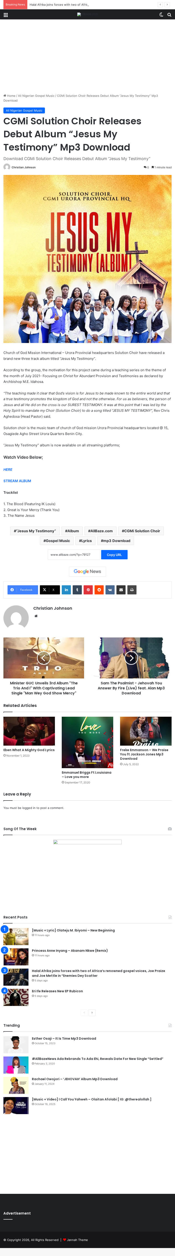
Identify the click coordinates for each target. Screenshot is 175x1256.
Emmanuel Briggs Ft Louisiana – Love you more (86, 774)
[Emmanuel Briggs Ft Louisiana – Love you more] (87, 742)
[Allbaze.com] (87, 14)
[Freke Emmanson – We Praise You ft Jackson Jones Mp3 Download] (146, 731)
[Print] (131, 589)
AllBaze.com (101, 531)
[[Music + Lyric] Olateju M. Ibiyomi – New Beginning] (15, 936)
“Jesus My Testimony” (36, 531)
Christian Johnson (24, 167)
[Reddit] (99, 589)
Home (10, 95)
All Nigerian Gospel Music (36, 95)
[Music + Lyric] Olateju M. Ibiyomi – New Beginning (73, 930)
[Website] (36, 616)
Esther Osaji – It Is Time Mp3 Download (64, 1038)
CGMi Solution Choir (142, 531)
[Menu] (5, 16)
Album (73, 531)
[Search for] (169, 16)
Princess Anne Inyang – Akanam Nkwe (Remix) (70, 950)
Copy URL (114, 555)
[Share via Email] (121, 589)
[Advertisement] (87, 58)
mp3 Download (116, 540)
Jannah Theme (77, 1240)
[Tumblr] (77, 589)
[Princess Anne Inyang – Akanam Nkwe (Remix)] (15, 956)
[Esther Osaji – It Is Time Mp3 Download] (15, 1044)
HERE (7, 469)
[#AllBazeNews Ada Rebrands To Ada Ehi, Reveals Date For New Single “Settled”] (15, 1065)
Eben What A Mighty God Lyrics (29, 750)
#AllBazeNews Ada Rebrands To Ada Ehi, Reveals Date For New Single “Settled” (97, 1058)
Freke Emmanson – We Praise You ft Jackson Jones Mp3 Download (144, 754)
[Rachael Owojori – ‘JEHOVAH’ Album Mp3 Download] (15, 1085)
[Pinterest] (88, 589)
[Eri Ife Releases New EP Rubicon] (15, 997)
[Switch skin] (161, 16)
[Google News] (87, 572)
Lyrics (86, 540)
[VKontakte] (110, 589)
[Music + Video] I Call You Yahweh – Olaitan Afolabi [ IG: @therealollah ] (92, 1099)
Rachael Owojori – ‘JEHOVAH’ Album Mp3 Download (75, 1079)
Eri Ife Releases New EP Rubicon (57, 991)
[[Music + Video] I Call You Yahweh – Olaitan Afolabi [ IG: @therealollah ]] (15, 1105)
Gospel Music (58, 540)
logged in (29, 808)
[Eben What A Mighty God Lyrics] (29, 731)
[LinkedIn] (66, 589)
